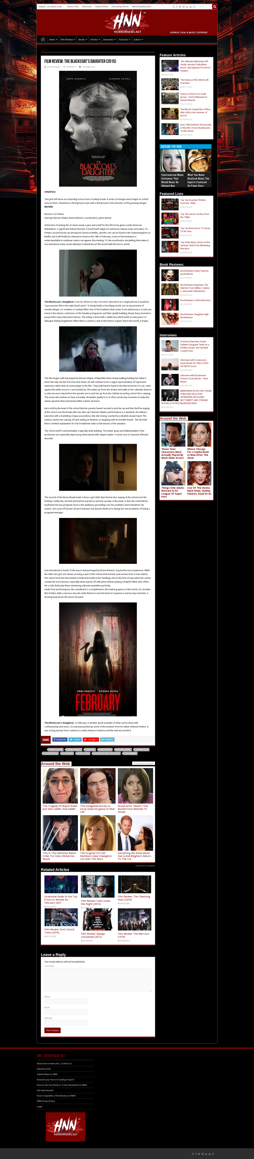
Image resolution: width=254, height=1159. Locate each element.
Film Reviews (67, 39)
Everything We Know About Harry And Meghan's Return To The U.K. (134, 856)
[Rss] (174, 7)
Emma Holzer (55, 750)
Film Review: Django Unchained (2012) (93, 935)
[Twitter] (180, 7)
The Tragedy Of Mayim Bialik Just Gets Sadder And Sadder (60, 807)
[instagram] (194, 7)
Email (47, 1007)
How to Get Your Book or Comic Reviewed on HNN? (62, 1085)
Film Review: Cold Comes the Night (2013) (95, 902)
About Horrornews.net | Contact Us (54, 1063)
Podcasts (123, 39)
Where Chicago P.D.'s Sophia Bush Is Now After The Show (198, 453)
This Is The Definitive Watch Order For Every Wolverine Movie (59, 856)
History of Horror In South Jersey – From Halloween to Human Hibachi (193, 97)
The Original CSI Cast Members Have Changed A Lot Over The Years (96, 856)
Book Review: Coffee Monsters (195, 300)
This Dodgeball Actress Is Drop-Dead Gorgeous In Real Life (97, 808)
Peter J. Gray (83, 753)
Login (39, 1106)
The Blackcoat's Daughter (107, 753)
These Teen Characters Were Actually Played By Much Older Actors (172, 453)
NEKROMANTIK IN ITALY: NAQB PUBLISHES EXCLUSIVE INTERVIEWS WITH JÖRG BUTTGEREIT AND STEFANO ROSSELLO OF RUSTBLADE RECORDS (186, 397)
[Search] (214, 6)
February (90, 750)
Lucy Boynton (51, 753)
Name (47, 996)
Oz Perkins (67, 753)
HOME (43, 39)
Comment (49, 966)
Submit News (101, 6)
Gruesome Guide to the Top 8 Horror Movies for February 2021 (60, 899)
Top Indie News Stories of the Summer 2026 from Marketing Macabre (195, 245)
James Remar (105, 750)
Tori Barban (130, 753)
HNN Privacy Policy (46, 1101)
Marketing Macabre (141, 6)
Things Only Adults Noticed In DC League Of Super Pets (172, 492)
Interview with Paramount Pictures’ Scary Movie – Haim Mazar (194, 378)
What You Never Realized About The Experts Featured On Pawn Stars (198, 180)
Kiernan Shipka (123, 750)
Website (48, 1018)
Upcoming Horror (120, 6)
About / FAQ (73, 6)
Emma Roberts (74, 750)
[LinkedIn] (187, 7)
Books (82, 39)
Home (44, 50)
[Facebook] (177, 7)
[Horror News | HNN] (127, 22)
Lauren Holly (141, 750)
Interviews (108, 39)
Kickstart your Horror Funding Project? (55, 1079)
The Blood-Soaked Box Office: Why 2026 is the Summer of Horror (195, 112)
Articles (94, 39)
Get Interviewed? (45, 1090)
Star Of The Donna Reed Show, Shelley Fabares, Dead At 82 (199, 490)
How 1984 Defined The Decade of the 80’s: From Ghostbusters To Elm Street (195, 127)
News (52, 39)
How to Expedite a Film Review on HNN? (56, 1095)
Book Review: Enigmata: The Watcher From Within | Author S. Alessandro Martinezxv (195, 288)
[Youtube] (190, 7)
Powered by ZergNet (145, 866)
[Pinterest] (183, 7)
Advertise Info (44, 1069)
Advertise (87, 6)
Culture (137, 39)
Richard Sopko (53, 67)
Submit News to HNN (47, 1074)
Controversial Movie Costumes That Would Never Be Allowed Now (172, 180)
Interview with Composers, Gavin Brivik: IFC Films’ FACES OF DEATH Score (194, 363)
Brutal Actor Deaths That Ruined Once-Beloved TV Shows (133, 808)
